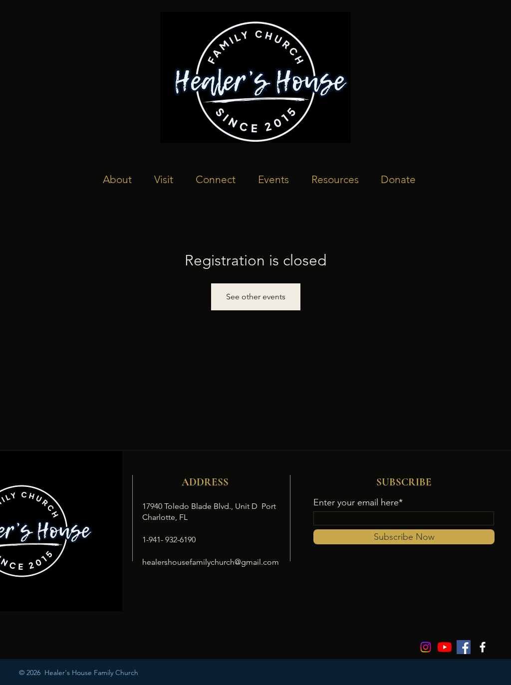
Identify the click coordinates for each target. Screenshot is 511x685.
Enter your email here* (358, 502)
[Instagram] (426, 647)
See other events (255, 296)
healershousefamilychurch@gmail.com (210, 562)
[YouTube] (445, 647)
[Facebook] (464, 647)
